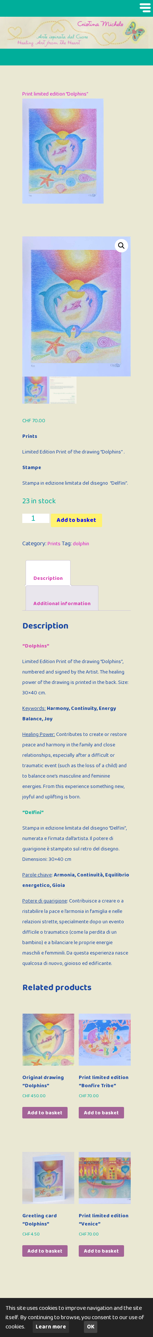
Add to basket (76, 520)
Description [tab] (48, 578)
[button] (121, 245)
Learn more (51, 1327)
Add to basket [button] (44, 1113)
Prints (54, 544)
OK (90, 1327)
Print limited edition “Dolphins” (55, 94)
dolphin (81, 544)
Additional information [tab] (62, 604)
